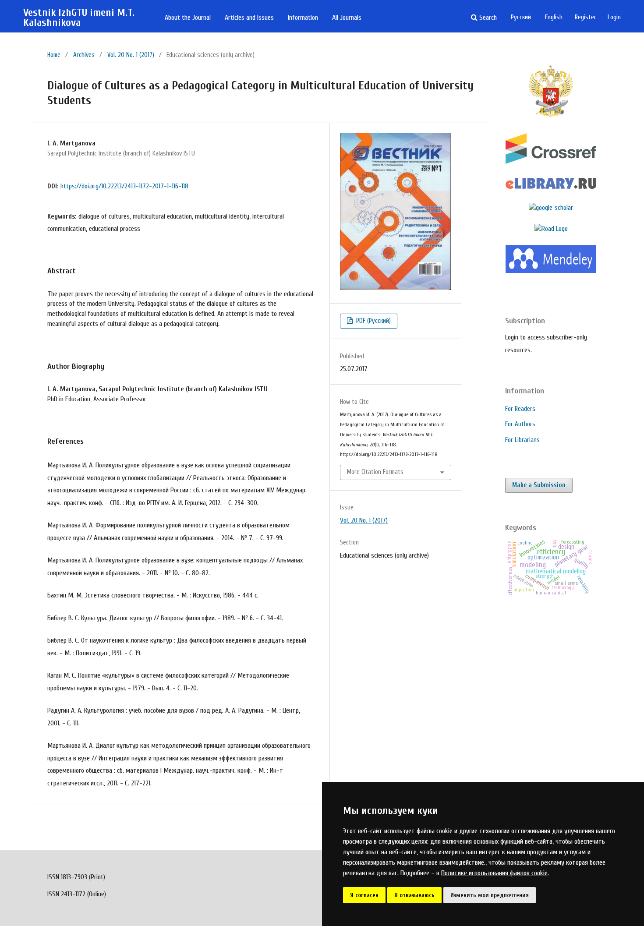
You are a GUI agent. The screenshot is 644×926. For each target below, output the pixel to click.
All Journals (346, 17)
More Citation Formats (375, 472)
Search (487, 17)
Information (303, 17)
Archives (84, 55)
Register (585, 17)
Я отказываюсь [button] (414, 895)
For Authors (520, 424)
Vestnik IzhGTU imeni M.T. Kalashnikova (78, 17)
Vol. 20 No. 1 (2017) (130, 55)
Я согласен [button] (364, 895)
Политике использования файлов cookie (494, 873)
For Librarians (522, 440)
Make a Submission (539, 485)
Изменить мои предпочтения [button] (489, 895)
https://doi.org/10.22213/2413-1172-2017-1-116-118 (124, 186)
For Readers (520, 409)
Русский (521, 17)
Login (614, 17)
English (554, 17)
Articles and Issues (249, 17)
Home (53, 55)
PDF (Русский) (372, 321)
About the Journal (188, 17)
